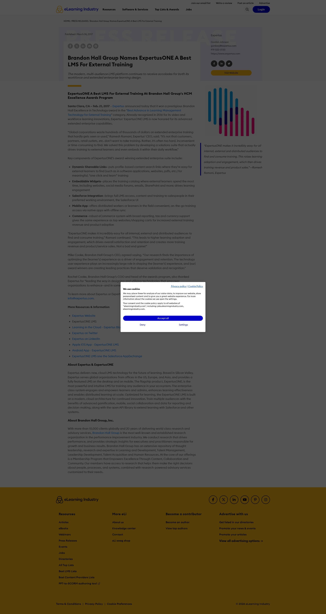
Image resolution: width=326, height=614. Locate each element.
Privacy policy (178, 286)
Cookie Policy (195, 286)
